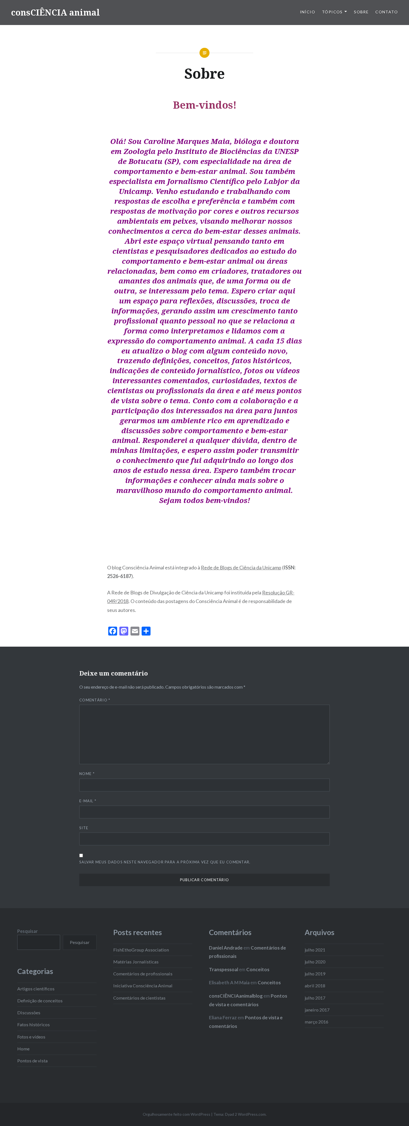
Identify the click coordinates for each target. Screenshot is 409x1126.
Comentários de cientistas (139, 997)
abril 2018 (315, 985)
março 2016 (316, 1021)
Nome (87, 773)
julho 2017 (315, 997)
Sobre (361, 11)
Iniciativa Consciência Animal (143, 985)
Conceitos (257, 969)
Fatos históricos (33, 1024)
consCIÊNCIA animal (55, 12)
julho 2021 (315, 949)
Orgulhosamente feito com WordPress (176, 1114)
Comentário (94, 700)
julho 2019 (315, 973)
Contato (386, 11)
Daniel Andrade (226, 948)
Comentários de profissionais (143, 973)
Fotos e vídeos (31, 1036)
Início (307, 11)
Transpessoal (223, 969)
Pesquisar (27, 931)
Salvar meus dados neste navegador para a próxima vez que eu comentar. (165, 862)
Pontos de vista (32, 1060)
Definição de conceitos (40, 1000)
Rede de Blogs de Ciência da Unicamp (241, 567)
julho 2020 (315, 961)
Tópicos (332, 11)
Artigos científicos (36, 988)
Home (23, 1048)
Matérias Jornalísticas (136, 961)
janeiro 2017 (317, 1009)
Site (83, 828)
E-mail (87, 801)
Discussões (28, 1012)
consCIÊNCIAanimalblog (236, 996)
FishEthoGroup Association (141, 949)
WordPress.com (252, 1114)
